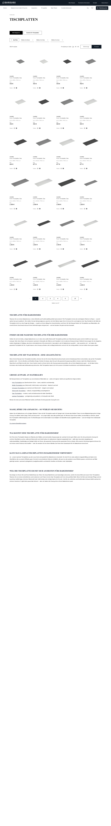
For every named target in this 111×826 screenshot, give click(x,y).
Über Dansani (72, 2)
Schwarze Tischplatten (18, 388)
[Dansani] (9, 3)
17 (75, 298)
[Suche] (88, 8)
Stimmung (86, 46)
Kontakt (95, 2)
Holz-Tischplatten (17, 382)
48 (75, 46)
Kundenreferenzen (66, 8)
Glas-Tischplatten (17, 393)
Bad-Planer (54, 8)
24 (73, 46)
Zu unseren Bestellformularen (18, 423)
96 (78, 46)
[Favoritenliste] (92, 8)
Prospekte (44, 8)
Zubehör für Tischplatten (32, 32)
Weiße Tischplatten (17, 385)
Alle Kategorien (16, 32)
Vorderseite (12, 14)
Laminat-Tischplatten (18, 396)
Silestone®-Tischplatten (19, 390)
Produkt (96, 46)
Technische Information (84, 2)
